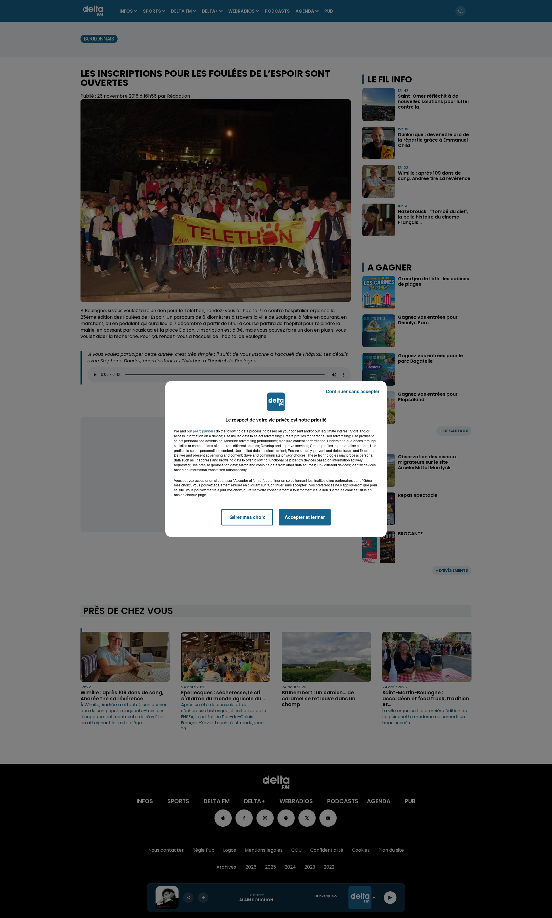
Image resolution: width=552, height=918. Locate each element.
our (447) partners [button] (201, 431)
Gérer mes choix (247, 517)
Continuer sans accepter (352, 391)
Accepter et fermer (305, 517)
